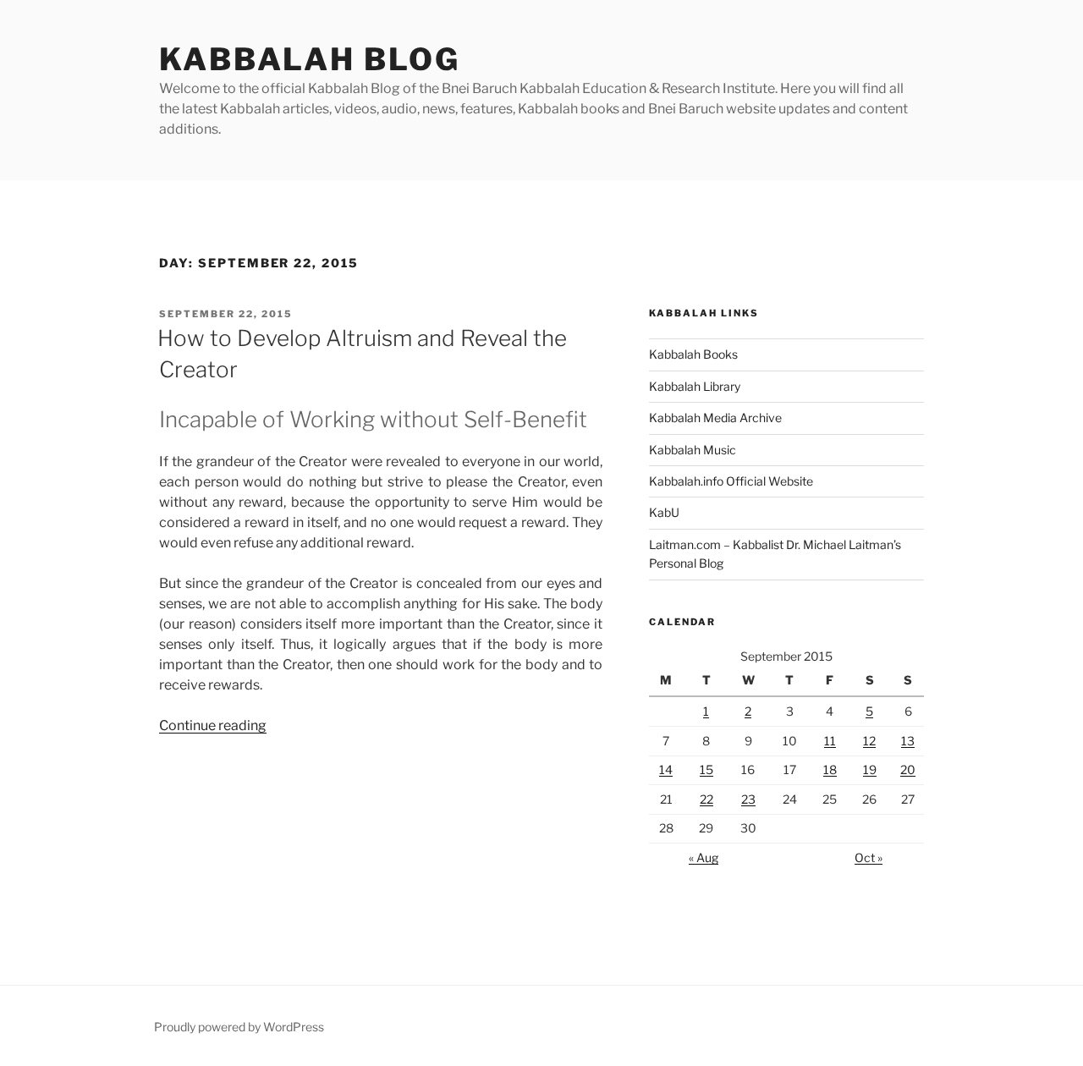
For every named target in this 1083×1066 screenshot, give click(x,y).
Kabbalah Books (693, 354)
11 (830, 741)
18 (830, 769)
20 (907, 769)
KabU (664, 512)
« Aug (703, 857)
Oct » (868, 857)
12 (869, 741)
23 (748, 799)
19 (870, 769)
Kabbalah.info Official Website (731, 481)
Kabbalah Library (694, 386)
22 (706, 799)
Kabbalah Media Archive (715, 417)
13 (908, 741)
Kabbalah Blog (309, 59)
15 (706, 769)
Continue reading (213, 725)
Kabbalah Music (692, 449)
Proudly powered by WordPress (239, 1026)
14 (666, 769)
